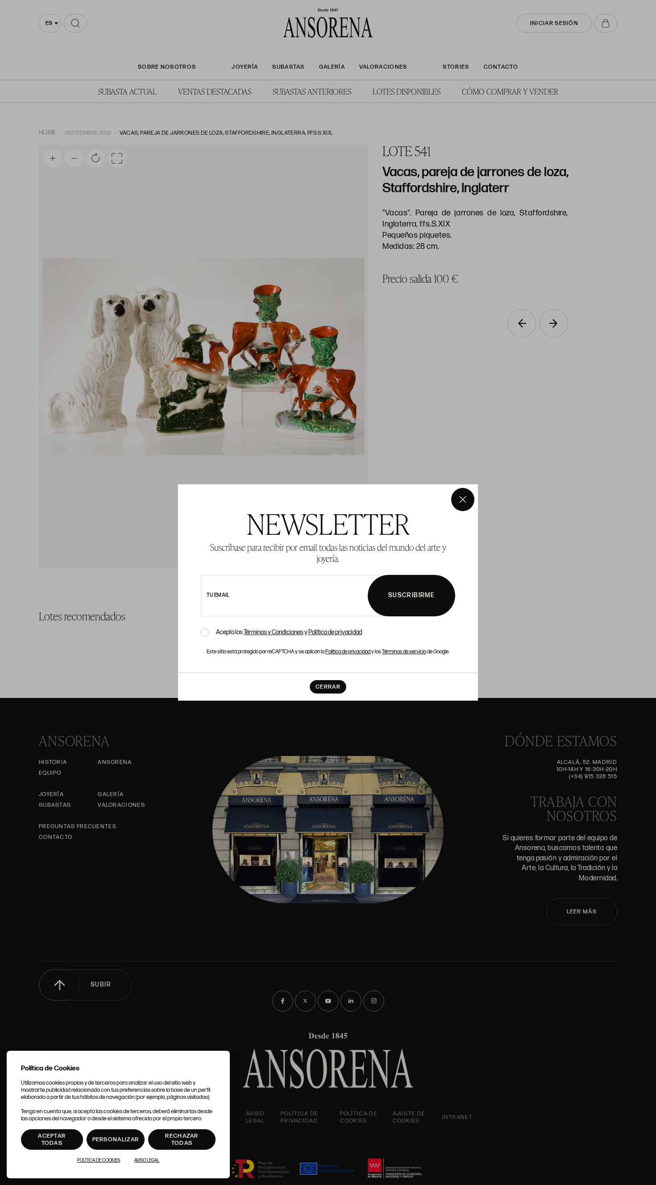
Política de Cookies (98, 1160)
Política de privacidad (335, 632)
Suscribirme (411, 595)
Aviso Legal (146, 1160)
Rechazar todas (181, 1139)
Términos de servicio (404, 651)
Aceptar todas (52, 1139)
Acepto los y (289, 632)
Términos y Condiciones (273, 632)
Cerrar (328, 686)
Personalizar (115, 1139)
